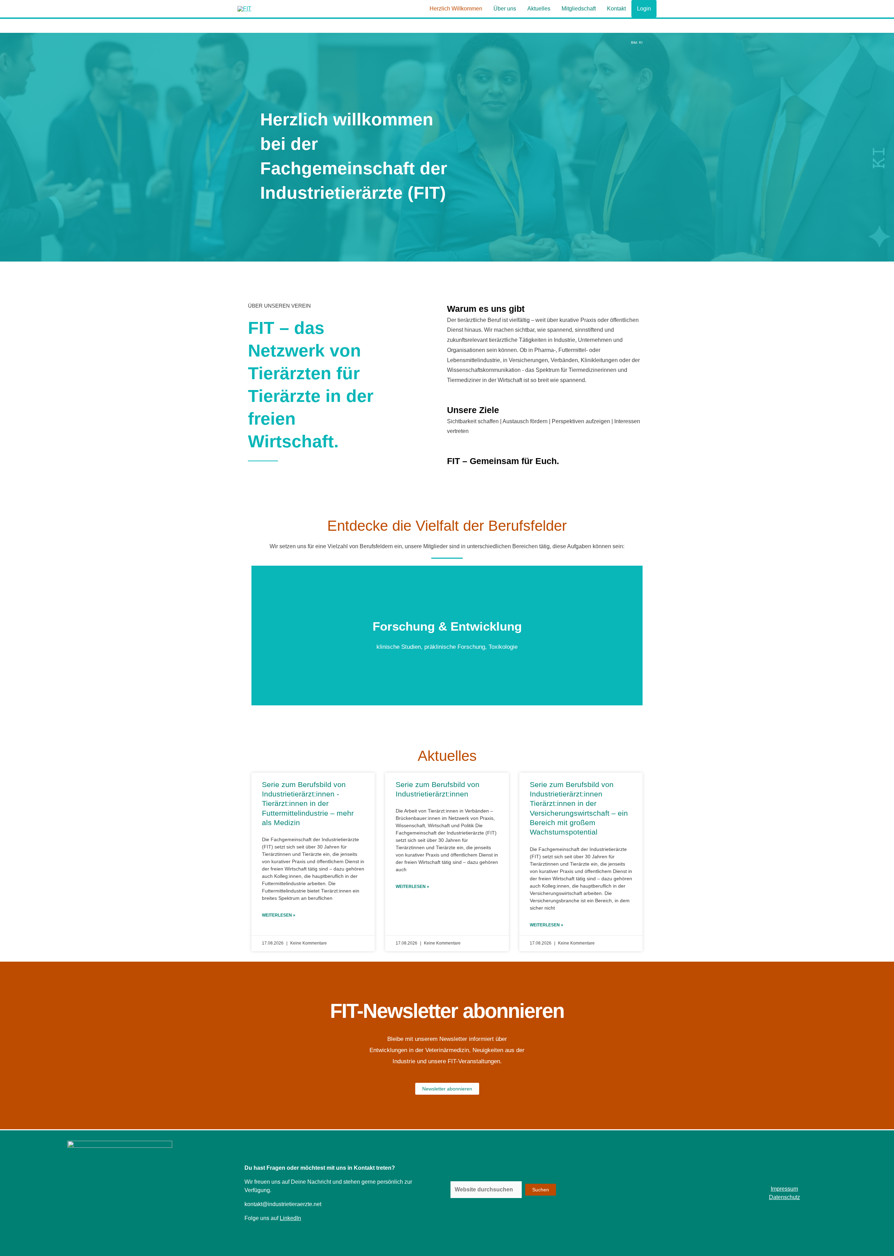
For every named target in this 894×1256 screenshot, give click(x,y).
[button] (447, 709)
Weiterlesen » (278, 915)
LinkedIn (290, 1218)
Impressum (784, 1189)
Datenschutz (784, 1197)
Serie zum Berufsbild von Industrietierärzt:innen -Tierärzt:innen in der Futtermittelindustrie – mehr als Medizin (308, 803)
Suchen (540, 1189)
